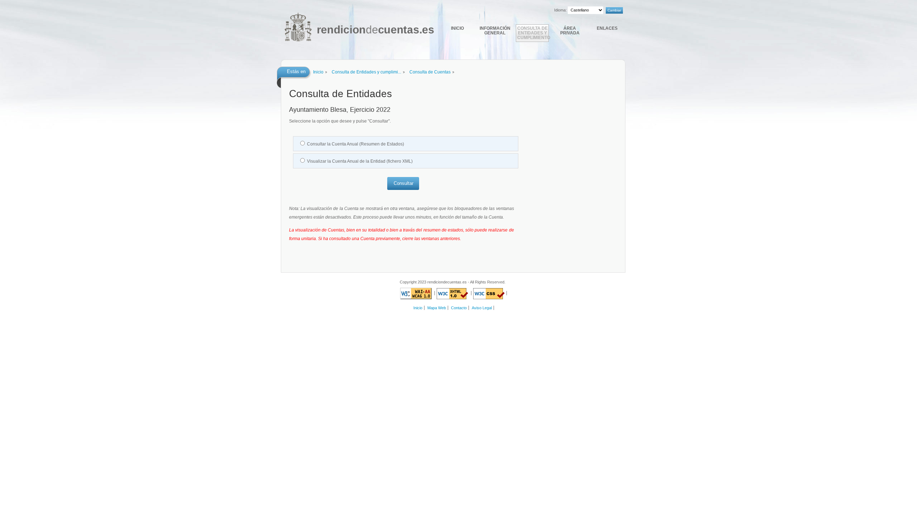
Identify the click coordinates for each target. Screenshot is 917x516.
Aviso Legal (482, 308)
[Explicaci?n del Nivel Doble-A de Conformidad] (416, 293)
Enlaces (607, 28)
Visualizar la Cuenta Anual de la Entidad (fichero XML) (360, 161)
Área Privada (570, 30)
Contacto (459, 308)
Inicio (457, 28)
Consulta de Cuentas (430, 72)
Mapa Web (436, 308)
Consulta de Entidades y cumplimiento (533, 33)
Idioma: (560, 10)
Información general (495, 30)
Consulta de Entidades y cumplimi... (366, 72)
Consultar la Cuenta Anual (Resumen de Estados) (355, 144)
